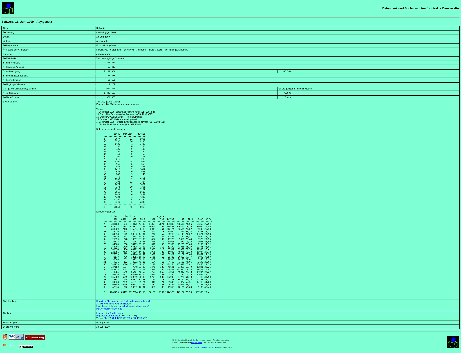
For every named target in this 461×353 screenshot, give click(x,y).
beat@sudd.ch (196, 343)
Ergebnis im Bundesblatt (108, 315)
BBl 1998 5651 (140, 318)
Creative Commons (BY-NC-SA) (205, 347)
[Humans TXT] (10, 347)
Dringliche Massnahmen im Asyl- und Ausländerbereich (123, 301)
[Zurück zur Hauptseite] (8, 13)
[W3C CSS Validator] (16, 339)
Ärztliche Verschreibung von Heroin (113, 303)
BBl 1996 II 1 (110, 318)
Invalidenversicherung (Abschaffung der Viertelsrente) (122, 306)
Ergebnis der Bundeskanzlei (110, 313)
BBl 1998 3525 (124, 318)
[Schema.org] (35, 339)
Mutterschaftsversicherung (109, 309)
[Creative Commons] (26, 347)
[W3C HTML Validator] (5, 339)
